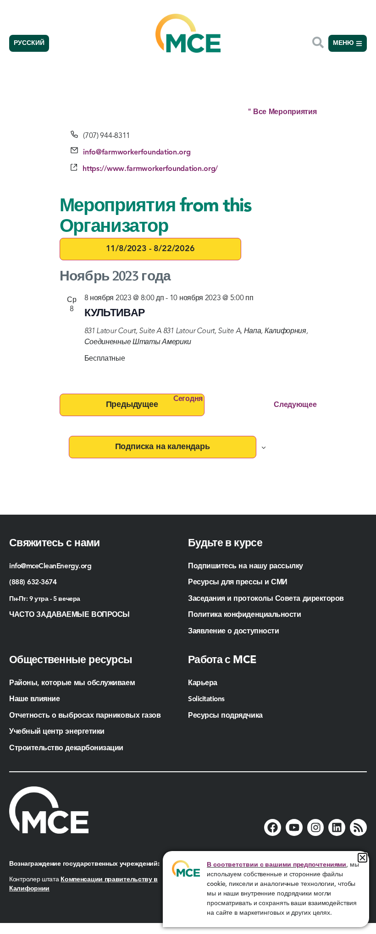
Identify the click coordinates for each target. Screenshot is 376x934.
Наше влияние (34, 699)
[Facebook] (272, 827)
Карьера (202, 683)
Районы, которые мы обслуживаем (72, 683)
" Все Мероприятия (282, 112)
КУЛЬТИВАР (114, 313)
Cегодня (188, 399)
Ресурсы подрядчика (226, 716)
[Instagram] (315, 827)
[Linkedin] (336, 827)
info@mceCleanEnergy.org (50, 566)
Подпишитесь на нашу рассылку (245, 566)
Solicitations (206, 699)
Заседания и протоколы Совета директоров (266, 599)
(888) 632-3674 (33, 582)
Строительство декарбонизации (66, 748)
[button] (362, 858)
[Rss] (358, 827)
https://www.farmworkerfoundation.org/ (150, 169)
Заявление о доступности (233, 631)
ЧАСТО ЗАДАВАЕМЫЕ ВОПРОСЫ (69, 615)
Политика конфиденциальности (244, 615)
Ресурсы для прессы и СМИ (238, 582)
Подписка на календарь (162, 447)
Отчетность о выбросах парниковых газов (84, 716)
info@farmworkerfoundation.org (136, 152)
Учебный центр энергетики (57, 732)
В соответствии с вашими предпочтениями (276, 865)
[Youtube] (294, 827)
